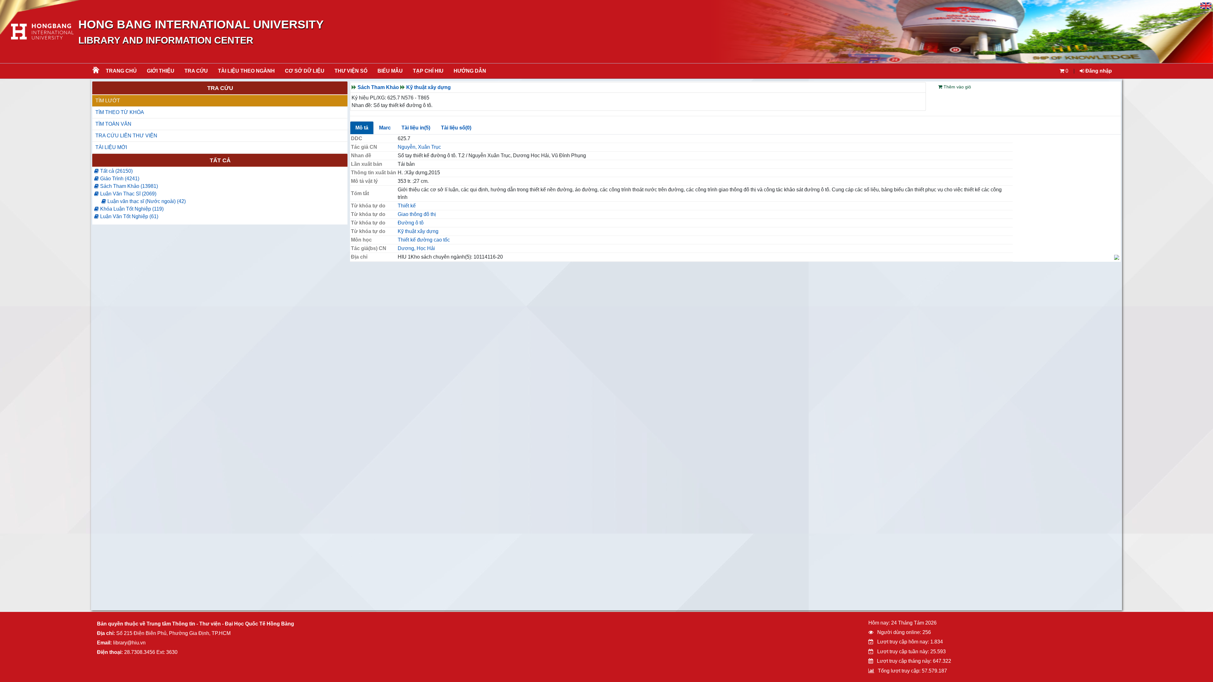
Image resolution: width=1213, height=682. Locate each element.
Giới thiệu (160, 71)
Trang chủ (121, 71)
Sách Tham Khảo (378, 87)
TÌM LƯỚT (107, 100)
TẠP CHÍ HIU (428, 71)
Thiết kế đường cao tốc (424, 239)
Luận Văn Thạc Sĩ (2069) (127, 193)
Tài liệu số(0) (456, 127)
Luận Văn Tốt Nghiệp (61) (128, 216)
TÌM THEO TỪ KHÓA (119, 112)
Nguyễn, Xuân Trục (419, 147)
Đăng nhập (1098, 71)
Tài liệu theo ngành (246, 71)
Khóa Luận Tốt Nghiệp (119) (131, 209)
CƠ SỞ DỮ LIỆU (304, 71)
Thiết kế (407, 205)
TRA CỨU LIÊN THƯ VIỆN (126, 135)
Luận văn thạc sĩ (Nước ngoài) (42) (146, 201)
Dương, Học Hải (416, 248)
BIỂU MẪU (390, 71)
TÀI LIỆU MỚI (111, 147)
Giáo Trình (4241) (119, 178)
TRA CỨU (196, 71)
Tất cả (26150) (116, 171)
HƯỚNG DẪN (470, 71)
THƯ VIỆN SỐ (351, 71)
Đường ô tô (411, 222)
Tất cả (220, 160)
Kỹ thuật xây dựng (428, 87)
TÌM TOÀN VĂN (113, 124)
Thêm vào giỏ (956, 86)
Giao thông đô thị (417, 214)
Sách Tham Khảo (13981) (128, 186)
